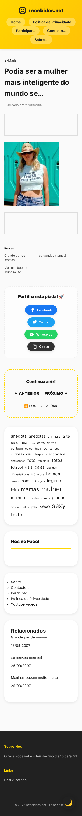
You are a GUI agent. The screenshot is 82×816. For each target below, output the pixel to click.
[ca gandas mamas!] (56, 255)
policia (15, 507)
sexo (45, 506)
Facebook (44, 310)
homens (15, 481)
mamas (30, 489)
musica (35, 498)
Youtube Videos (24, 604)
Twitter (44, 322)
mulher (51, 489)
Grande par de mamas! (30, 637)
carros (51, 443)
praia (34, 507)
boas (32, 443)
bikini (14, 443)
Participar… (25, 31)
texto (16, 514)
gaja (29, 467)
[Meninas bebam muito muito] (21, 270)
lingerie (54, 480)
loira (15, 489)
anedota (19, 436)
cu (45, 448)
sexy (59, 506)
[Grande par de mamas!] (21, 257)
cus (29, 454)
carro (41, 443)
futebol (17, 467)
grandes (52, 467)
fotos (57, 460)
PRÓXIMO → (56, 393)
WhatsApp (44, 334)
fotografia (44, 460)
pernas (45, 498)
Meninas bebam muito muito (34, 677)
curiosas (17, 454)
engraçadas (18, 460)
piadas (58, 497)
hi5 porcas (37, 474)
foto (31, 460)
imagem (40, 481)
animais (54, 436)
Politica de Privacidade (52, 22)
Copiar (44, 347)
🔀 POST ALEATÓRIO (41, 406)
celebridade (33, 448)
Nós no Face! (25, 541)
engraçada (57, 454)
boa (24, 442)
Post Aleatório (15, 780)
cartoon (17, 448)
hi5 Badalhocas (20, 474)
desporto (40, 454)
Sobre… (41, 39)
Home (16, 22)
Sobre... (17, 582)
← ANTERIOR (26, 393)
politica (25, 507)
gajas (40, 467)
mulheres (20, 497)
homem (53, 473)
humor (27, 480)
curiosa (54, 448)
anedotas (37, 436)
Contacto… (56, 31)
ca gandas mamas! (26, 657)
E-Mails (10, 60)
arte (66, 436)
